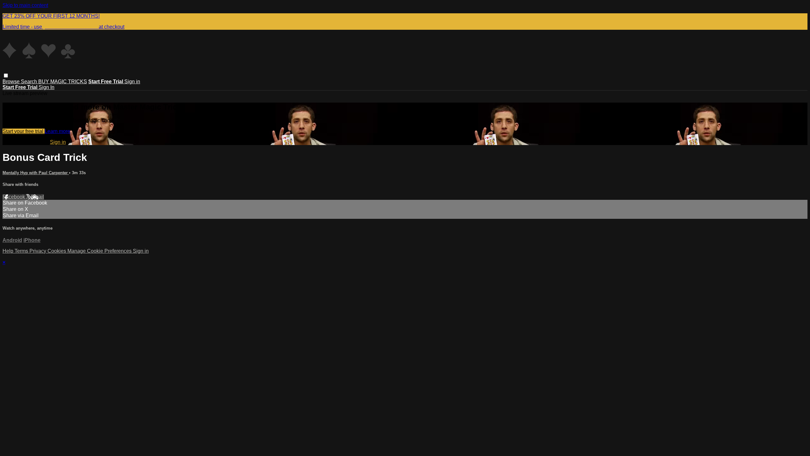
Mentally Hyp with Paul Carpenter (36, 172)
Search (29, 81)
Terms (22, 251)
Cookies (57, 251)
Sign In (46, 87)
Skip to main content (25, 5)
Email (37, 197)
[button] (6, 75)
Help (9, 251)
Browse (12, 81)
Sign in (132, 81)
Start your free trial (24, 131)
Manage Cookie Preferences (100, 251)
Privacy (38, 251)
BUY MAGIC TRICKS (62, 81)
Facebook (14, 197)
